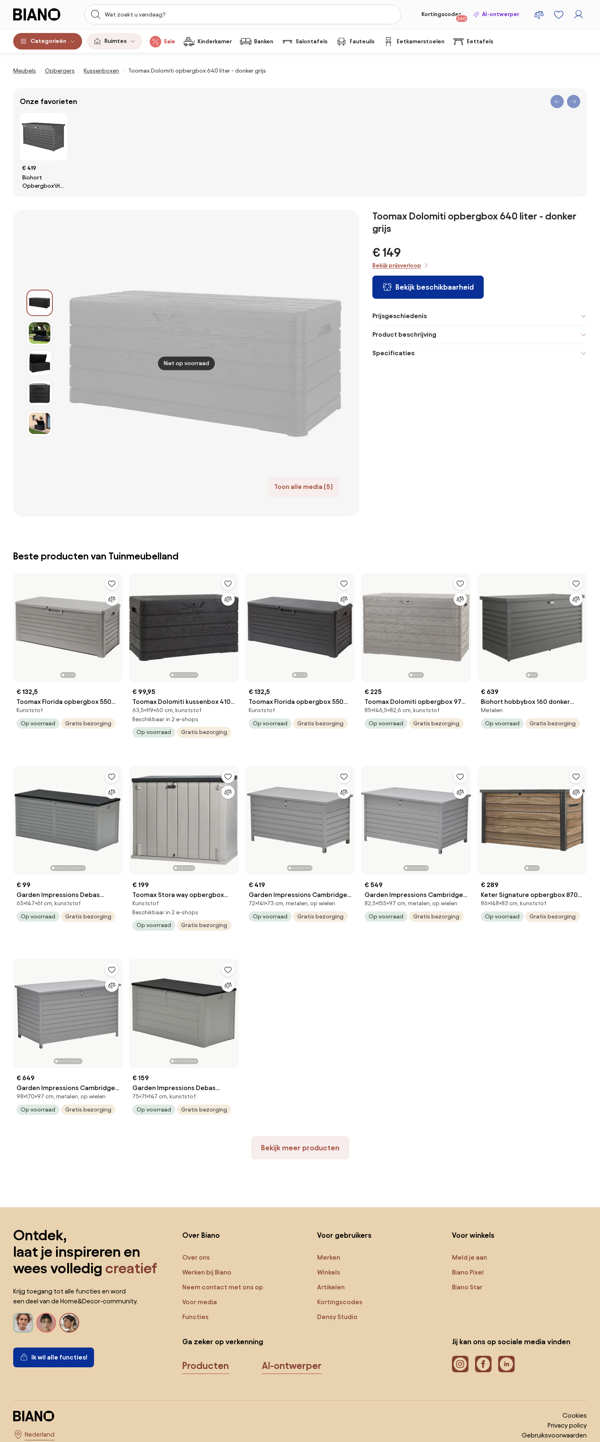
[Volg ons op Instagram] (460, 1364)
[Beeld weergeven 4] (39, 393)
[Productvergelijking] (539, 14)
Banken (263, 41)
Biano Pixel (468, 1272)
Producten (205, 1365)
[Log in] (578, 14)
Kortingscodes (443, 16)
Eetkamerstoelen (421, 41)
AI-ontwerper (500, 14)
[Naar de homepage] (41, 14)
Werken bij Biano (206, 1272)
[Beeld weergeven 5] (39, 423)
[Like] (111, 583)
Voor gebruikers (344, 1235)
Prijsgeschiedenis (399, 315)
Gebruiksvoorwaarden (554, 1435)
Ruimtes (115, 41)
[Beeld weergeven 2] (39, 333)
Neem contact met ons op (222, 1287)
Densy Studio (337, 1316)
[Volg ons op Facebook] (483, 1364)
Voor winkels (473, 1235)
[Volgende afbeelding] (116, 625)
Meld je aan (469, 1257)
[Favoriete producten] (559, 14)
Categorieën (48, 41)
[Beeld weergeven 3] (39, 363)
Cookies (574, 1415)
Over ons (196, 1257)
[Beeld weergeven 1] (39, 303)
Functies (195, 1316)
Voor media (199, 1301)
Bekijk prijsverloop (396, 265)
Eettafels (480, 41)
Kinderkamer (215, 41)
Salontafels (311, 41)
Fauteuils (362, 41)
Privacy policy (567, 1425)
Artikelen (331, 1287)
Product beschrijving (404, 334)
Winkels (328, 1272)
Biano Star (467, 1287)
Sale (169, 41)
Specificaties (393, 352)
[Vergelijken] (111, 599)
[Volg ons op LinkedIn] (506, 1364)
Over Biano (201, 1235)
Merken (328, 1257)
